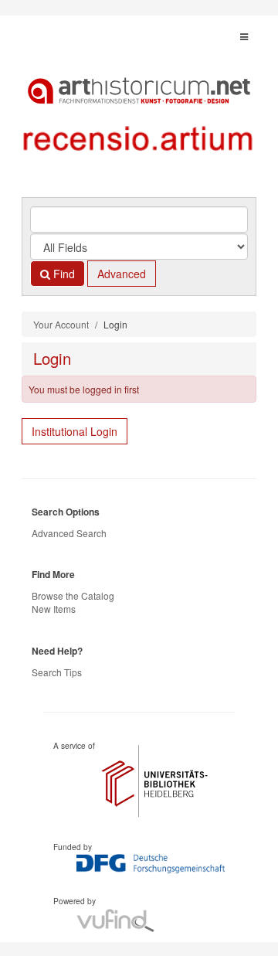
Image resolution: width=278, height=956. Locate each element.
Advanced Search (69, 532)
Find (62, 273)
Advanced (121, 273)
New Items (54, 608)
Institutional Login (74, 431)
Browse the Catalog (73, 595)
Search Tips (57, 672)
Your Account (61, 324)
